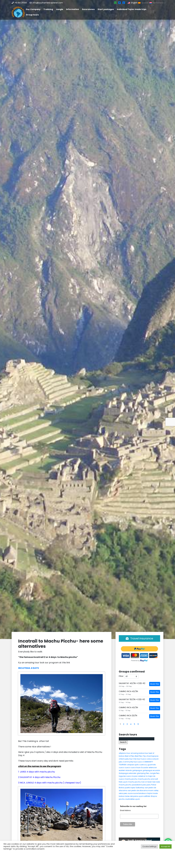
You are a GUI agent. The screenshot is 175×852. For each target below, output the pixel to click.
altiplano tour (124, 753)
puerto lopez (130, 787)
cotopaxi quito (133, 764)
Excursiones (88, 9)
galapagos (137, 770)
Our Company (33, 9)
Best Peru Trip (140, 756)
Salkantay (140, 787)
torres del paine (131, 796)
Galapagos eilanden (127, 773)
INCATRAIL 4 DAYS (28, 668)
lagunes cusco (125, 776)
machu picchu (131, 779)
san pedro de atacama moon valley (143, 790)
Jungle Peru (154, 773)
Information (72, 9)
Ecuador (144, 767)
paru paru (146, 785)
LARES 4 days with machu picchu (37, 771)
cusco (121, 767)
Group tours (32, 14)
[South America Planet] (18, 12)
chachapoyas (152, 756)
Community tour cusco (133, 762)
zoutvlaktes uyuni (132, 799)
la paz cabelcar (138, 776)
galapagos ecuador (151, 770)
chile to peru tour (126, 759)
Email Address (125, 810)
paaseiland (137, 785)
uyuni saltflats (144, 796)
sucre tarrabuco (140, 793)
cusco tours (136, 767)
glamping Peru (143, 773)
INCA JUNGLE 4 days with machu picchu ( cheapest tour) (50, 782)
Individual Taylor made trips (131, 9)
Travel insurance (141, 638)
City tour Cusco (139, 759)
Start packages (106, 9)
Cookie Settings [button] (149, 846)
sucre (130, 793)
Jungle (59, 9)
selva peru (123, 793)
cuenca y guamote (147, 764)
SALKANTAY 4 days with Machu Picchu (40, 777)
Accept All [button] (165, 846)
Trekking (48, 9)
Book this (154, 684)
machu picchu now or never (140, 782)
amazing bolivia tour (139, 753)
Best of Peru (129, 756)
